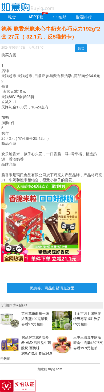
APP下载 (36, 16)
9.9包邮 (59, 16)
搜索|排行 (84, 16)
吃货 (12, 16)
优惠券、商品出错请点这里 (52, 287)
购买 (81, 48)
